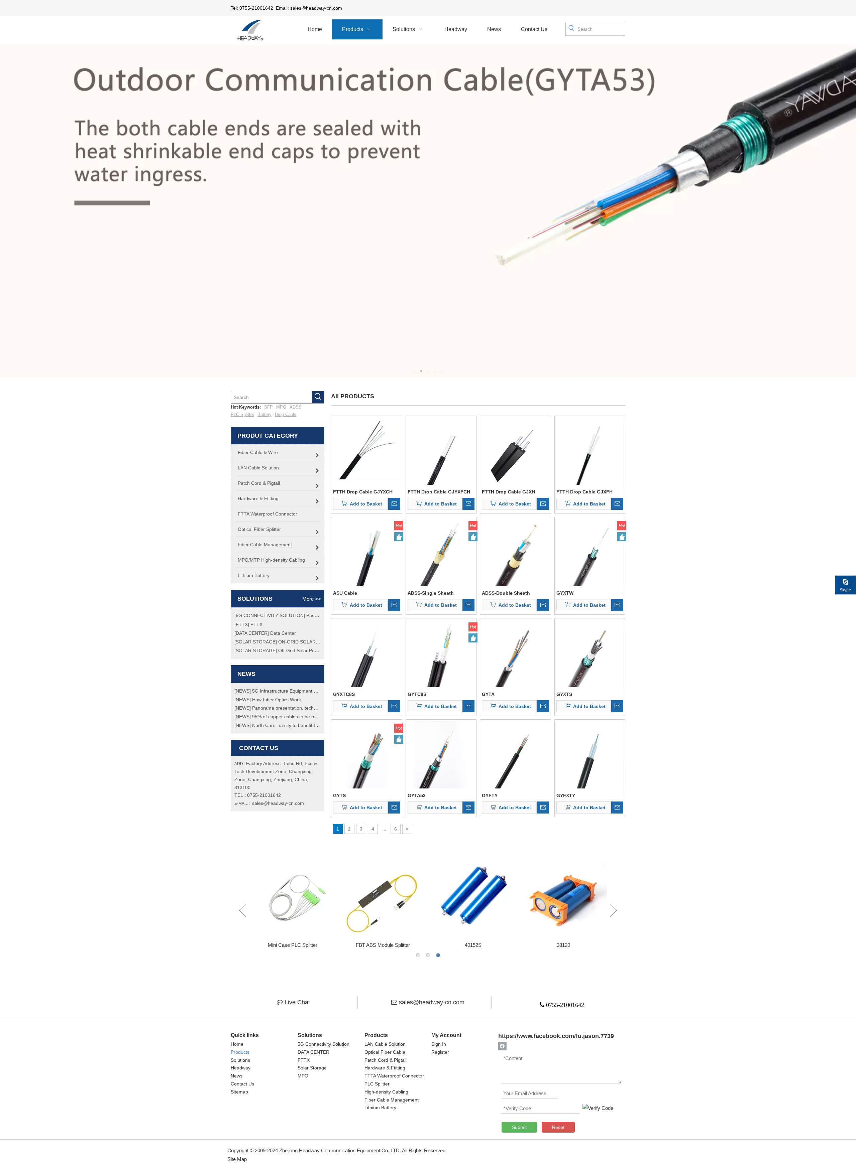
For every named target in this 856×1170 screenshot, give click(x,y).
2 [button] (428, 955)
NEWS (242, 691)
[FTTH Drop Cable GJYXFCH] (441, 450)
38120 (563, 945)
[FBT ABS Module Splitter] (382, 895)
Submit (519, 1127)
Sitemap (239, 1091)
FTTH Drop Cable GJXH (508, 491)
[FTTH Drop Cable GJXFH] (590, 450)
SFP (268, 407)
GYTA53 (417, 795)
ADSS (296, 407)
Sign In (438, 1044)
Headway (240, 1067)
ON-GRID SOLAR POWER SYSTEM (316, 641)
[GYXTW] (590, 552)
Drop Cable (285, 414)
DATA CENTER (252, 633)
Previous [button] (242, 910)
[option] (292, 900)
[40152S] (473, 895)
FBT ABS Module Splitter (383, 945)
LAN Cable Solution (385, 1044)
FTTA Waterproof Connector (394, 1075)
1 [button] (418, 955)
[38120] (563, 895)
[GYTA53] (441, 754)
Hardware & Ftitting (384, 1067)
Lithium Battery (380, 1107)
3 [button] (438, 955)
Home (237, 1044)
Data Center (283, 633)
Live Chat (297, 1002)
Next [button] (613, 910)
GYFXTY (565, 795)
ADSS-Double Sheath (506, 593)
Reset (558, 1127)
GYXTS (564, 694)
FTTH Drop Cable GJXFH (584, 491)
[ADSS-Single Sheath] (441, 552)
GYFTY (490, 795)
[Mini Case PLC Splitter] (292, 895)
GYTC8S (417, 694)
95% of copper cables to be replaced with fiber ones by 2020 (316, 716)
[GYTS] (366, 754)
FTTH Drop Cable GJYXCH (363, 491)
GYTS (339, 795)
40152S (473, 945)
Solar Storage (312, 1067)
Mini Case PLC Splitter (292, 945)
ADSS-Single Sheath (431, 593)
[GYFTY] (515, 754)
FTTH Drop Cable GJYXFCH (439, 491)
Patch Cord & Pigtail (385, 1060)
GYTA (488, 694)
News (236, 1075)
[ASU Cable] (366, 552)
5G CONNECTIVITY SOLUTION (270, 615)
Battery (264, 414)
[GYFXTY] (590, 754)
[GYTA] (515, 653)
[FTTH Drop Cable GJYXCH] (366, 450)
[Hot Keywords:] (571, 29)
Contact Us (242, 1083)
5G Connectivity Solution (323, 1044)
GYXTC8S (344, 694)
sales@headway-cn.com (278, 803)
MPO (281, 407)
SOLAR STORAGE (256, 641)
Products (240, 1052)
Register (440, 1052)
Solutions (240, 1060)
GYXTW (564, 593)
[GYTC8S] (441, 653)
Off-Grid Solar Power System (308, 650)
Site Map (237, 1159)
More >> (311, 598)
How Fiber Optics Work (276, 699)
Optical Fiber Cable (384, 1052)
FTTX (242, 624)
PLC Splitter (242, 414)
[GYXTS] (590, 653)
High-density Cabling (386, 1091)
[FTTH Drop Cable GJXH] (515, 450)
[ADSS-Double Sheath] (515, 552)
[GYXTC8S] (366, 653)
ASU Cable (345, 593)
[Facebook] (502, 1046)
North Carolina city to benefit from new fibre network (307, 725)
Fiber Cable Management (391, 1100)
